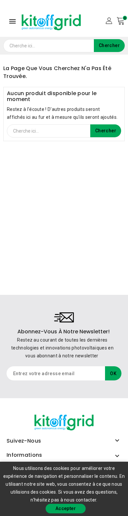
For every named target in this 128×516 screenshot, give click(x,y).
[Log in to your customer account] (109, 20)
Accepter (65, 508)
